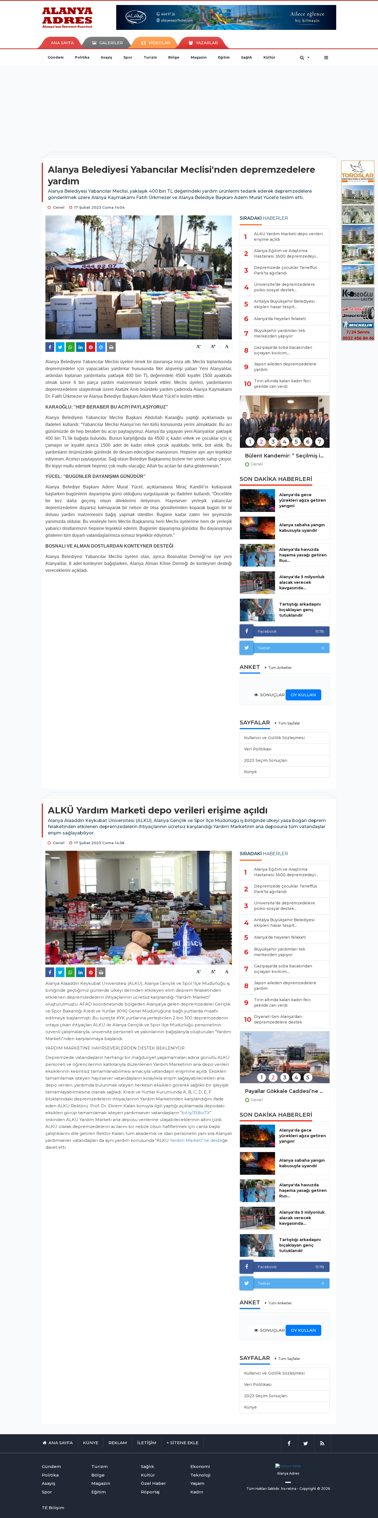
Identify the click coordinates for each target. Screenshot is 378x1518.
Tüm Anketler (280, 668)
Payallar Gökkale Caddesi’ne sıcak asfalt (285, 1091)
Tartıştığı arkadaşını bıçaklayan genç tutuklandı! (300, 610)
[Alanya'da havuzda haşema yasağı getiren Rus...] (257, 555)
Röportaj (150, 1492)
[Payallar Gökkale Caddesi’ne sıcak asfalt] (285, 1061)
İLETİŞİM (146, 1442)
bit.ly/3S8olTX (196, 1112)
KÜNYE (90, 1442)
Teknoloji (200, 1475)
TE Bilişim (53, 1507)
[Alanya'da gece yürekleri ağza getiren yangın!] (257, 500)
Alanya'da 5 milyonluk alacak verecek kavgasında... (302, 582)
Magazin (199, 57)
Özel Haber (153, 1483)
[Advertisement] (189, 106)
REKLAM (117, 1442)
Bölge (173, 57)
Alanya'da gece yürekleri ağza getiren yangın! (302, 500)
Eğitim (224, 57)
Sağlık (246, 57)
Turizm (150, 57)
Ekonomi (200, 1466)
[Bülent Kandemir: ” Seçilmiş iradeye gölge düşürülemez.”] (285, 425)
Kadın (196, 1492)
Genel (257, 464)
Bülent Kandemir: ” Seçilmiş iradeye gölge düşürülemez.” (285, 456)
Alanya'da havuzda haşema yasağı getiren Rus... (303, 555)
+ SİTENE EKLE (182, 1442)
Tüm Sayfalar (289, 723)
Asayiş (106, 57)
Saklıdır (273, 1488)
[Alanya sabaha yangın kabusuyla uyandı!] (257, 528)
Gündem (56, 57)
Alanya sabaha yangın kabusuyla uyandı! (302, 527)
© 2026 (323, 1488)
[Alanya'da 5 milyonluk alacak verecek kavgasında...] (257, 582)
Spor (127, 57)
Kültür (269, 57)
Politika (82, 57)
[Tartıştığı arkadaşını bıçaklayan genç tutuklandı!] (257, 610)
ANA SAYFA (62, 42)
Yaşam (197, 1483)
